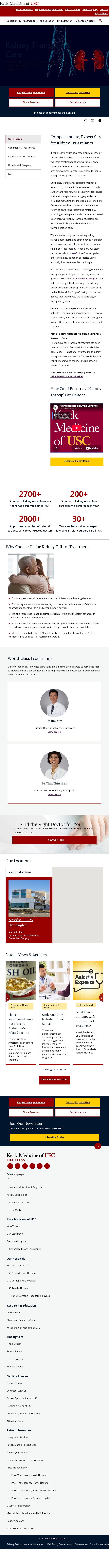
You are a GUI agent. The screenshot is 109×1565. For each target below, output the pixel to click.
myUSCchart (101, 13)
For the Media (14, 1210)
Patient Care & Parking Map (21, 1444)
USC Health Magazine (18, 1202)
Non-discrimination (34, 1544)
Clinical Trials (14, 1312)
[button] (100, 19)
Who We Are (13, 1226)
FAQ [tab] (10, 173)
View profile (54, 731)
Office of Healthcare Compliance (24, 1248)
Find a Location (77, 102)
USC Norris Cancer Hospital (21, 1273)
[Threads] (47, 1166)
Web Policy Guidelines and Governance (67, 1544)
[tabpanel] (76, 300)
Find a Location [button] (46, 20)
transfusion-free (79, 253)
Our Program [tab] (15, 138)
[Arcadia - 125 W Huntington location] (29, 898)
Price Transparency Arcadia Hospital (30, 1498)
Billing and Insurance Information (25, 1460)
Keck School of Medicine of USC (23, 1327)
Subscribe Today (54, 1137)
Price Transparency (17, 1467)
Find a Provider (31, 102)
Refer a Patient (24, 9)
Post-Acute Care (15, 1520)
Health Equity (90, 9)
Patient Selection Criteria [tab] (21, 156)
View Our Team (55, 839)
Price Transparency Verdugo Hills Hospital (33, 1490)
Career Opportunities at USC (22, 1398)
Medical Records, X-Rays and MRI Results (28, 1513)
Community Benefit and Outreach (24, 1413)
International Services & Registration (26, 1187)
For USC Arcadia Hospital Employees (30, 1295)
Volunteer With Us (16, 1390)
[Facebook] (10, 1166)
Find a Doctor (14, 1343)
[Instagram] (39, 1166)
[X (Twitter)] (17, 1166)
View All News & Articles (54, 1079)
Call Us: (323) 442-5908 (78, 92)
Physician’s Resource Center (22, 1320)
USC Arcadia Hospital (18, 1288)
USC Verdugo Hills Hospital (21, 1280)
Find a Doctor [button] (64, 20)
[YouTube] (25, 1166)
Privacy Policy (14, 1544)
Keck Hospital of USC (18, 1265)
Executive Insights (16, 1241)
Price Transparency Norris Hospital (30, 1482)
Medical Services (15, 1366)
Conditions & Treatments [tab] (21, 147)
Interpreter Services (17, 1437)
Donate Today (14, 1383)
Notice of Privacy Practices (21, 1528)
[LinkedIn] (32, 1166)
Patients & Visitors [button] (85, 20)
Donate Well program (86, 278)
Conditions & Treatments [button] (21, 20)
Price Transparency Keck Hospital (29, 1475)
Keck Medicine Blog (17, 1194)
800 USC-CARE (72, 9)
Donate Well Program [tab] (19, 165)
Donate (104, 9)
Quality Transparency (18, 1505)
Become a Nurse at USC (19, 1405)
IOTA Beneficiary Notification (66, 376)
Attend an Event (15, 1421)
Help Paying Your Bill (18, 1452)
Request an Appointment (49, 9)
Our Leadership (15, 1233)
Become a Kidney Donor (77, 460)
